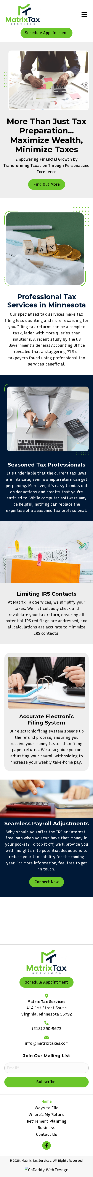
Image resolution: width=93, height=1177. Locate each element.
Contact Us (46, 1134)
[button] (46, 33)
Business (46, 1127)
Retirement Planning (46, 1121)
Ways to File (46, 1108)
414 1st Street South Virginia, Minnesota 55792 (46, 1011)
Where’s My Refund (47, 1114)
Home (47, 1101)
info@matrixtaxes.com (47, 1043)
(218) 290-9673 (46, 1028)
